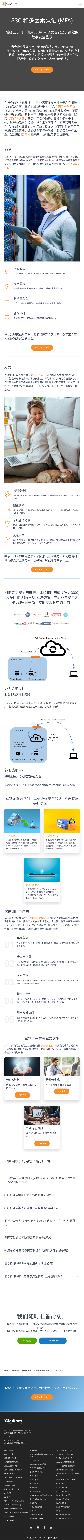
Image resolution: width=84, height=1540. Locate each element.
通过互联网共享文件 (11, 1466)
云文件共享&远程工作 (37, 1491)
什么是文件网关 (61, 1503)
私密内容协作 (34, 1476)
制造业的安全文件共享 (11, 1489)
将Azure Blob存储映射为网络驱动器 (16, 1512)
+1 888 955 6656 (52, 1341)
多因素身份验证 (65, 106)
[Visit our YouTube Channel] (38, 1527)
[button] (42, 1180)
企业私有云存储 (9, 1485)
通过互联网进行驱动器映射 (13, 1470)
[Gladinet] (10, 4)
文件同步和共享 (9, 1481)
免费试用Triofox (42, 70)
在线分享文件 (34, 1503)
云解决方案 (47, 1045)
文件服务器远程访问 (11, 1462)
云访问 (26, 134)
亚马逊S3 (7, 1497)
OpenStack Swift (35, 1460)
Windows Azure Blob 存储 (13, 1508)
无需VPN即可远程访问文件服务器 (41, 1495)
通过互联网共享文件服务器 (13, 1477)
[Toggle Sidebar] (80, 4)
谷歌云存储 (34, 1450)
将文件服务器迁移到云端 (38, 1499)
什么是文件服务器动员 (63, 1491)
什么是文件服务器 (61, 1487)
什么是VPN (59, 1511)
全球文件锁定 (52, 836)
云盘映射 (10, 836)
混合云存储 (34, 1511)
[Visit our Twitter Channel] (31, 1527)
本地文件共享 (8, 1454)
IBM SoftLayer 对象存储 (38, 1464)
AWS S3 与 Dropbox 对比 (12, 1505)
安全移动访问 (33, 885)
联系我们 (27, 1341)
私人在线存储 (34, 1483)
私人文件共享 (8, 1450)
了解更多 (22, 1095)
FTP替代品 (7, 1493)
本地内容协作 (34, 1480)
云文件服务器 (60, 1483)
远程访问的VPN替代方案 (64, 1450)
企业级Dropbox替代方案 (64, 1458)
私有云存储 (34, 1487)
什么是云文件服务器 (62, 1499)
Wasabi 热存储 (9, 1520)
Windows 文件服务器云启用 (65, 1462)
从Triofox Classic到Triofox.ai (65, 1480)
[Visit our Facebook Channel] (44, 1527)
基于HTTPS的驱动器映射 (38, 1468)
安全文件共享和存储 (36, 1514)
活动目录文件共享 (10, 1458)
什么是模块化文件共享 (63, 1514)
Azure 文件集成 (9, 1516)
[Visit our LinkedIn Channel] (50, 1527)
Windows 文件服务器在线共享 (66, 1466)
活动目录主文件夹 (36, 1507)
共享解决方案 (16, 118)
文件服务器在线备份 (36, 1518)
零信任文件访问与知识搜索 (64, 1470)
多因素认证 (40, 375)
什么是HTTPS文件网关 (63, 1507)
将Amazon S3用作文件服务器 (14, 1501)
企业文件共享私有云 (36, 1472)
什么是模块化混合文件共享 (64, 1518)
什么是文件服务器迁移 (63, 1495)
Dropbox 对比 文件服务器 (64, 1454)
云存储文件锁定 (9, 1473)
